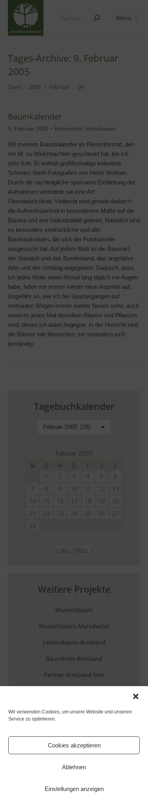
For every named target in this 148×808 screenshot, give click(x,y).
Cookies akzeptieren (74, 745)
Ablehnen (74, 767)
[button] (136, 696)
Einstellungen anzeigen (74, 788)
